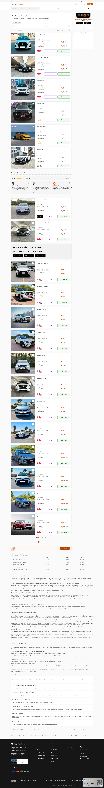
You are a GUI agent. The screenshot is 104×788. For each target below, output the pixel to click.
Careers (53, 752)
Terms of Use (69, 752)
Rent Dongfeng (55, 25)
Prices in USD (57, 30)
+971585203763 (86, 756)
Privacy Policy (44, 735)
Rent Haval (49, 25)
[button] (71, 188)
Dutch (66, 785)
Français (62, 785)
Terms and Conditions (35, 735)
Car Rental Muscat (41, 749)
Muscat (17, 11)
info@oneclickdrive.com (87, 749)
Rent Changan (42, 25)
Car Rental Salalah (41, 752)
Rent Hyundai (30, 25)
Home (13, 11)
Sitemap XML (54, 755)
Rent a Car (68, 4)
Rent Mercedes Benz (63, 25)
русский (70, 785)
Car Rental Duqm (41, 747)
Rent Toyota (24, 25)
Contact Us (53, 761)
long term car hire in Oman (70, 634)
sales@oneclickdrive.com (87, 758)
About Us (53, 747)
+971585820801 (86, 747)
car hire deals (26, 616)
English (54, 785)
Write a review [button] (66, 178)
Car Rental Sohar (41, 755)
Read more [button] (14, 192)
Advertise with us (55, 758)
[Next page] (44, 542)
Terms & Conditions (70, 749)
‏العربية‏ (58, 785)
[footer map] (13, 781)
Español (78, 785)
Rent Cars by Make (16, 22)
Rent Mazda (36, 25)
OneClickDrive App (55, 749)
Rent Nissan (18, 25)
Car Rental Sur (40, 758)
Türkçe (74, 785)
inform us (80, 729)
